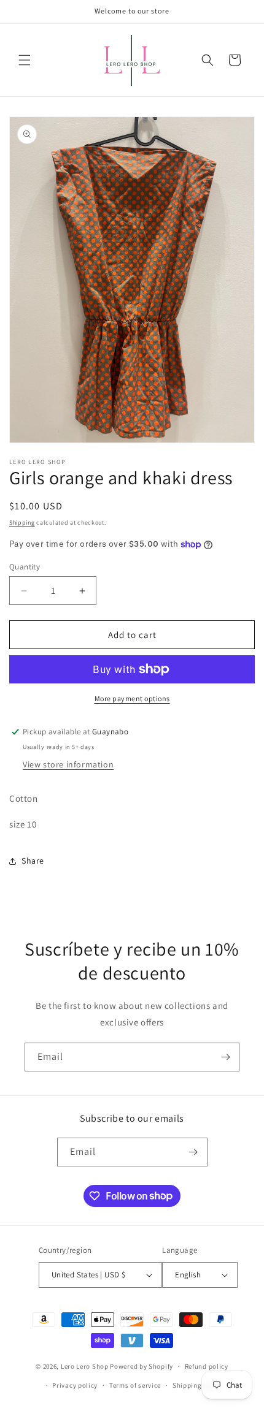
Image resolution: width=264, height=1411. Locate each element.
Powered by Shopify (141, 1366)
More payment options (132, 698)
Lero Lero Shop (85, 1366)
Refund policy (206, 1366)
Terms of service (135, 1385)
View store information (68, 764)
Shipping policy (198, 1385)
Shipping (22, 523)
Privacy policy (75, 1385)
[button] (24, 60)
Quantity (24, 566)
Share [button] (32, 860)
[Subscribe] (225, 1057)
